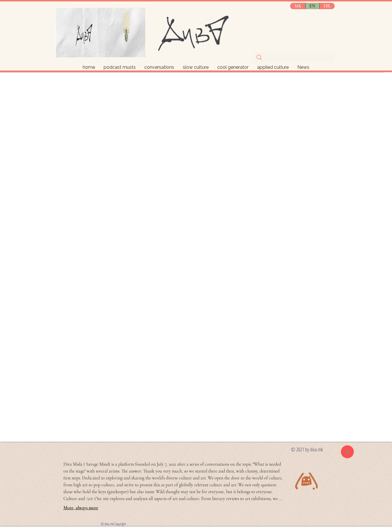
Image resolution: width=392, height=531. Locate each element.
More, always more (80, 508)
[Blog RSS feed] (347, 452)
